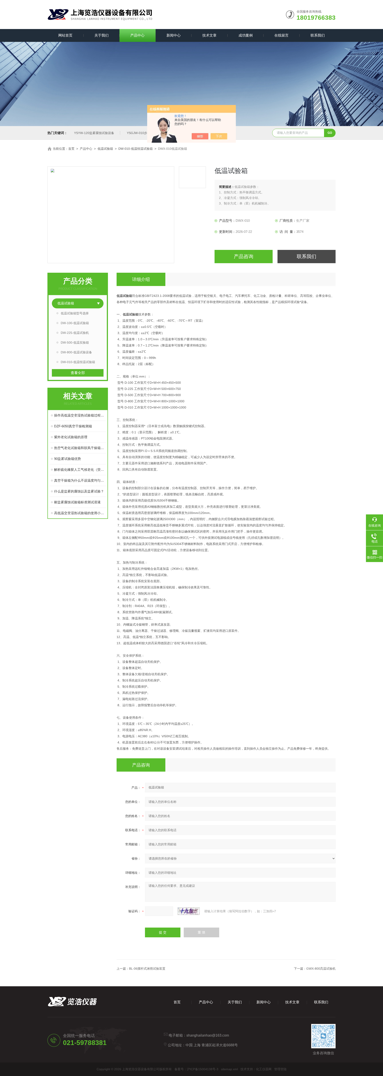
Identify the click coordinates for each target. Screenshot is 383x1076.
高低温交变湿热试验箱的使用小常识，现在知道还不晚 (80, 513)
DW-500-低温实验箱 (75, 342)
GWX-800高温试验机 (321, 968)
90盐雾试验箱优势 (67, 459)
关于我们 (101, 35)
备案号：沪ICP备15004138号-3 (196, 1069)
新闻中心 (173, 35)
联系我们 (318, 35)
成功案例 (245, 35)
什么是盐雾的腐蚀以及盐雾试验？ (79, 491)
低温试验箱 (105, 148)
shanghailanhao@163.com (207, 1035)
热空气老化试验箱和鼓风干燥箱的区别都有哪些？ (80, 448)
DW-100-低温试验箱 (75, 323)
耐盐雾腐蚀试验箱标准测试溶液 (77, 502)
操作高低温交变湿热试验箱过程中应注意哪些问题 (80, 415)
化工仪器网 (264, 1069)
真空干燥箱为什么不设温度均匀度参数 (80, 480)
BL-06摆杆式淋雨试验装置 (147, 968)
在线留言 (281, 35)
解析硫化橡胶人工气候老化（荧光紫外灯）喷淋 (80, 469)
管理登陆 (280, 1069)
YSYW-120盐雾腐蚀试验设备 (94, 133)
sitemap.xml (229, 1069)
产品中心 (137, 35)
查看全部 (78, 373)
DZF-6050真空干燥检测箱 (73, 426)
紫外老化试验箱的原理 (70, 437)
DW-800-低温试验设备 (76, 352)
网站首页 (65, 35)
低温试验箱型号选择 (75, 313)
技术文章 (209, 35)
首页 (71, 148)
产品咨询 (243, 256)
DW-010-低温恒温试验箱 (135, 148)
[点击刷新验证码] (189, 911)
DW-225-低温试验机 (75, 333)
